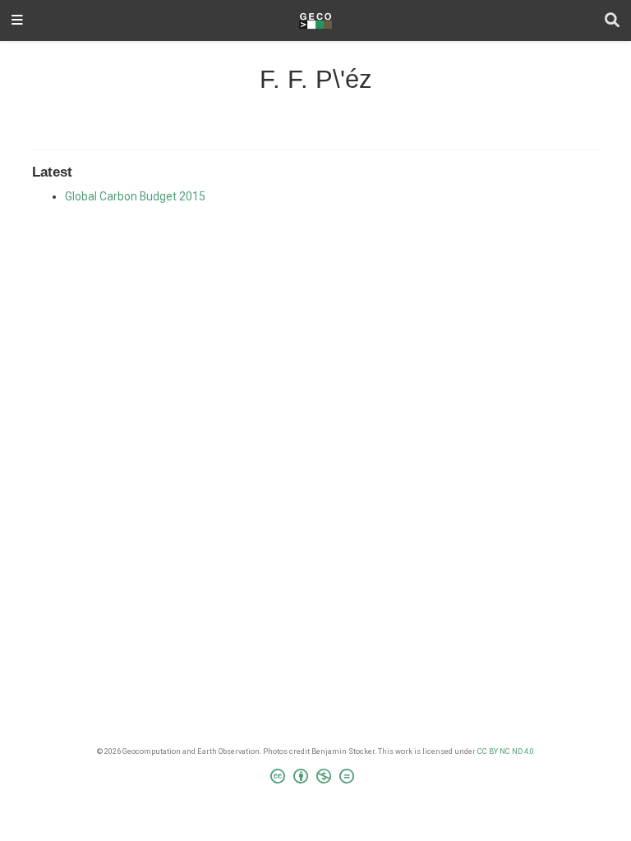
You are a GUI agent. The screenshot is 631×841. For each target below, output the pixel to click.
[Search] (612, 20)
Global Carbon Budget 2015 (135, 196)
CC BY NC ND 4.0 (505, 751)
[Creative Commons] (315, 778)
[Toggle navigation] (17, 20)
